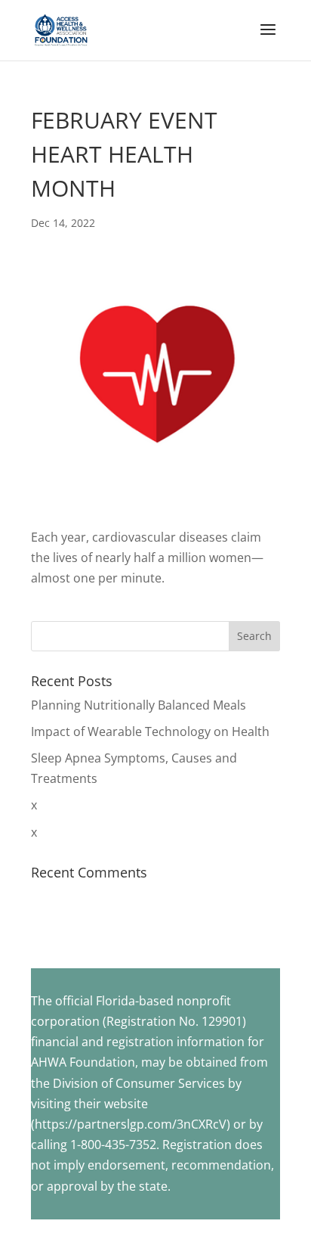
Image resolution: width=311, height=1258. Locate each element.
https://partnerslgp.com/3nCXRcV (130, 1124)
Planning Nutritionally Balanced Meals (138, 705)
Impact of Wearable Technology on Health (150, 731)
